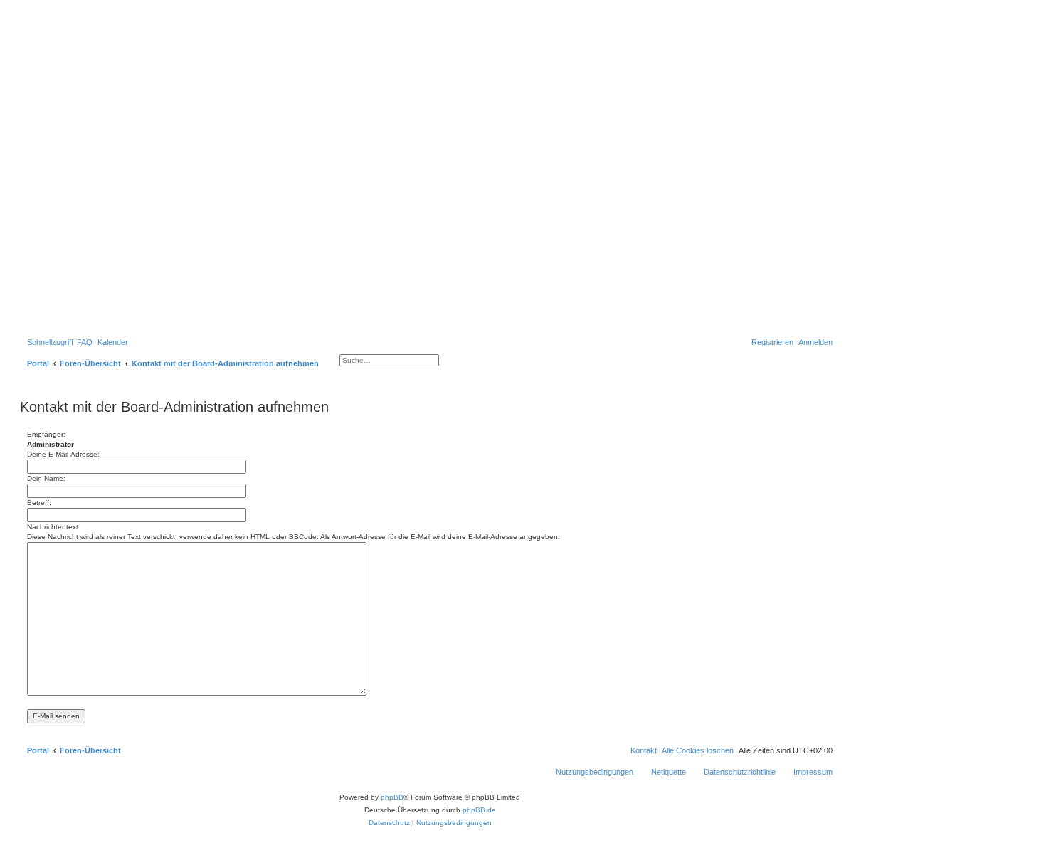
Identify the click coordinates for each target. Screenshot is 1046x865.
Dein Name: (46, 478)
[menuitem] (85, 342)
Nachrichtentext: (53, 527)
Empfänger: (46, 434)
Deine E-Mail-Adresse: (63, 454)
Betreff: (39, 502)
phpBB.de (479, 810)
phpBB (392, 797)
